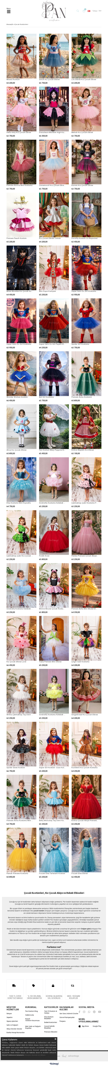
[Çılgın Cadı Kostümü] (86, 638)
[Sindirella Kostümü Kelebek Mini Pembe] (54, 479)
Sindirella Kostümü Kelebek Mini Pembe (52, 503)
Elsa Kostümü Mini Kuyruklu (19, 503)
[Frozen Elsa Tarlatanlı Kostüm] (54, 850)
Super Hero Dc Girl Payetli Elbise (52, 344)
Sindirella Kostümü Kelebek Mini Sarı (52, 715)
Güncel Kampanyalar (67, 1017)
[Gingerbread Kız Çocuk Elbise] (86, 691)
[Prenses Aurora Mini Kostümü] (21, 162)
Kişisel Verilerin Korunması (32, 1020)
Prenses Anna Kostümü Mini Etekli (20, 820)
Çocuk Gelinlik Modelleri (49, 1027)
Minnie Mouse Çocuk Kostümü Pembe (52, 609)
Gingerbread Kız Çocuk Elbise (85, 715)
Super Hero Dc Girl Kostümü (19, 344)
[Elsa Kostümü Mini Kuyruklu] (21, 479)
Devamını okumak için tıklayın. (35, 1055)
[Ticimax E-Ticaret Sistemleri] (54, 1064)
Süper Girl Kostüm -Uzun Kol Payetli (52, 768)
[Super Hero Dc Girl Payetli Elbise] (54, 320)
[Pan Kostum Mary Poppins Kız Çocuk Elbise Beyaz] (54, 426)
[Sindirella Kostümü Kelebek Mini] (21, 585)
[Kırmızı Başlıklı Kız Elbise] (86, 426)
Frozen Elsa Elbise (80, 873)
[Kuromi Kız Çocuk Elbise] (86, 162)
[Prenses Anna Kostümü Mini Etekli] (21, 797)
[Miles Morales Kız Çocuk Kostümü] (21, 267)
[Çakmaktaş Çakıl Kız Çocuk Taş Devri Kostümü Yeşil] (21, 532)
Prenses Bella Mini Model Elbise (85, 609)
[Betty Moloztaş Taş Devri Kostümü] (54, 797)
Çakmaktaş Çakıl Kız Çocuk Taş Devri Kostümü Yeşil (20, 556)
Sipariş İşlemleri (12, 1021)
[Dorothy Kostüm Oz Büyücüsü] (86, 215)
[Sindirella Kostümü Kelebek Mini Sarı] (54, 691)
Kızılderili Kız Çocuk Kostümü (85, 768)
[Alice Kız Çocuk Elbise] (21, 426)
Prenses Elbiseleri (50, 1032)
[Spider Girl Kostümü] (86, 320)
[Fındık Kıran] (54, 532)
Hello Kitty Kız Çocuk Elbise (19, 132)
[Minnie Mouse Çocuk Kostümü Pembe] (54, 585)
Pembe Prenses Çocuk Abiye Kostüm (85, 556)
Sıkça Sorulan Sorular (14, 1029)
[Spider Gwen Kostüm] (21, 744)
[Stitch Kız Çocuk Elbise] (54, 56)
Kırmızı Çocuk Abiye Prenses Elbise (85, 820)
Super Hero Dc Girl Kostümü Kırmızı (85, 291)
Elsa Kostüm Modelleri (48, 1018)
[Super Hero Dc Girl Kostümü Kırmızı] (86, 267)
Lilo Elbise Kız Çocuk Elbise (84, 79)
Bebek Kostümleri (50, 1022)
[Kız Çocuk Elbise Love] (21, 638)
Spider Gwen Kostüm (16, 768)
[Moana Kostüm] (21, 56)
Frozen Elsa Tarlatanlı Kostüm (52, 873)
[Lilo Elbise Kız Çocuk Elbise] (86, 56)
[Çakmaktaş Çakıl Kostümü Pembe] (86, 479)
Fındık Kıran (44, 556)
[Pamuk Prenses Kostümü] (21, 850)
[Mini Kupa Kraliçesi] (54, 267)
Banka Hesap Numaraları (16, 1032)
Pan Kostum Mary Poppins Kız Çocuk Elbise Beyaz (52, 450)
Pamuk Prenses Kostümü (17, 873)
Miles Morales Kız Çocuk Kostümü (20, 291)
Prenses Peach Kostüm (17, 238)
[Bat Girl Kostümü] (54, 373)
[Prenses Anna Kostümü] (86, 373)
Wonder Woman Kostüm (17, 397)
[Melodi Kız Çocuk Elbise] (86, 109)
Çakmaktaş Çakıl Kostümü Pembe (85, 503)
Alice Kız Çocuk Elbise (16, 450)
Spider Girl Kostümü (80, 344)
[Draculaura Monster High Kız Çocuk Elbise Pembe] (54, 109)
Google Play (97, 1026)
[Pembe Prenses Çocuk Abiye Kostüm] (86, 532)
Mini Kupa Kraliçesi (47, 291)
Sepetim (10, 1017)
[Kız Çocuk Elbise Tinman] (54, 215)
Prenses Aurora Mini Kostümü (20, 185)
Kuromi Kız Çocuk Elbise (82, 185)
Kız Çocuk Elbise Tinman (50, 238)
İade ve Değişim (12, 1025)
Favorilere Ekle (54, 323)
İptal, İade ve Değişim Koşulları (33, 1027)
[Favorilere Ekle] (21, 59)
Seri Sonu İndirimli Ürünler (69, 1014)
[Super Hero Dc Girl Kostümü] (21, 320)
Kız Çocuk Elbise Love (16, 662)
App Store (85, 1026)
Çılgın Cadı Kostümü (80, 662)
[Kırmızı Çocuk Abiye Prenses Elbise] (86, 797)
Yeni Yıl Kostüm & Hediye (50, 1012)
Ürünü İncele (28, 59)
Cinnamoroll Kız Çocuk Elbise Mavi (52, 185)
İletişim (9, 1014)
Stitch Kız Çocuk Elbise (49, 79)
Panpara (62, 1021)
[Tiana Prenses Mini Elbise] (54, 638)
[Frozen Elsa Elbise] (86, 850)
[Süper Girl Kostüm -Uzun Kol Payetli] (54, 744)
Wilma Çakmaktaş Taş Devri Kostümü (20, 715)
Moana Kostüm (13, 79)
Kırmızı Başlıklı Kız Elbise (83, 450)
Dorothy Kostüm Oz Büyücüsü (85, 238)
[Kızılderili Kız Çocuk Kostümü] (86, 744)
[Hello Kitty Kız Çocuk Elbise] (21, 109)
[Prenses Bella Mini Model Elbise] (86, 585)
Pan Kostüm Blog (31, 1011)
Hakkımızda (29, 1015)
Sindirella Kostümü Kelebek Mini (20, 609)
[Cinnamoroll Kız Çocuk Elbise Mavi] (54, 162)
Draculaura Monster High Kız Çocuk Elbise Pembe (52, 132)
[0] (83, 11)
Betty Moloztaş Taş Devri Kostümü (52, 820)
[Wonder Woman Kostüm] (21, 373)
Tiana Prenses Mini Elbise (50, 662)
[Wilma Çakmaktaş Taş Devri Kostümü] (21, 691)
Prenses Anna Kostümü (82, 397)
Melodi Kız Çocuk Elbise (82, 132)
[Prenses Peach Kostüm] (21, 215)
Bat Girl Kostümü (46, 397)
